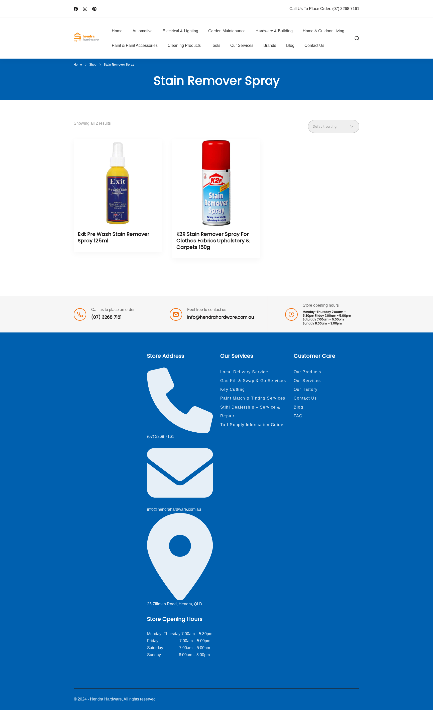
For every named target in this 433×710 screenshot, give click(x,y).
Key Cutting (232, 389)
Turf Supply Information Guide (251, 425)
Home (117, 31)
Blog (290, 45)
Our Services (241, 45)
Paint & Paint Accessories (135, 45)
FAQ (298, 416)
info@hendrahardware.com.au (220, 317)
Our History (306, 389)
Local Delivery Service (244, 372)
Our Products (307, 372)
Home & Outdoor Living (323, 31)
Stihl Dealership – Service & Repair (250, 411)
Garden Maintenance (227, 31)
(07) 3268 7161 (345, 9)
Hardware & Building (274, 31)
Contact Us (314, 45)
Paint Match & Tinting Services (252, 398)
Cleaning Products (184, 45)
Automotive (143, 31)
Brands (269, 45)
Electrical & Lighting (180, 31)
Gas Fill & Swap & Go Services (253, 381)
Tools (215, 45)
